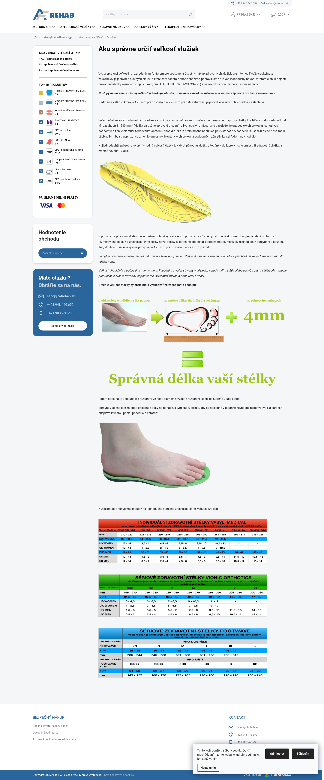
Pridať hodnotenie (52, 253)
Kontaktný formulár (62, 325)
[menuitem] (44, 27)
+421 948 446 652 (60, 305)
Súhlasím (303, 753)
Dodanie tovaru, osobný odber (50, 725)
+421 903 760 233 (60, 313)
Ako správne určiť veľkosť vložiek (58, 64)
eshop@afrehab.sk (61, 296)
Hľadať (190, 14)
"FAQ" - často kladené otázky (55, 58)
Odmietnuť (277, 753)
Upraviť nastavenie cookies (118, 774)
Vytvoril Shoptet (253, 774)
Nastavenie (208, 768)
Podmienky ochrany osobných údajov (54, 739)
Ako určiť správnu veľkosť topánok (59, 70)
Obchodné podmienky (45, 732)
